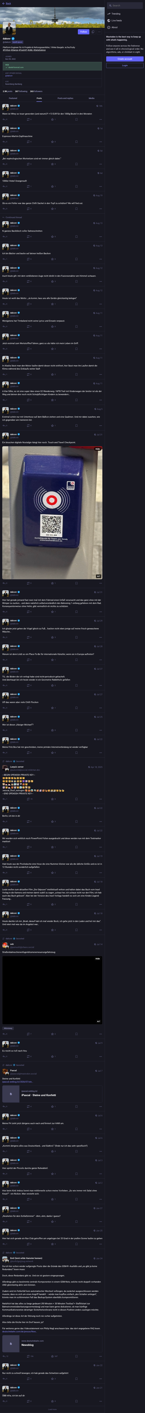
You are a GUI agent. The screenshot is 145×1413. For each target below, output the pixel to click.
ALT (98, 575)
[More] (100, 119)
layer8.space (17, 42)
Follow (83, 32)
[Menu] (99, 31)
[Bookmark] (76, 119)
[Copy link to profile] (93, 31)
